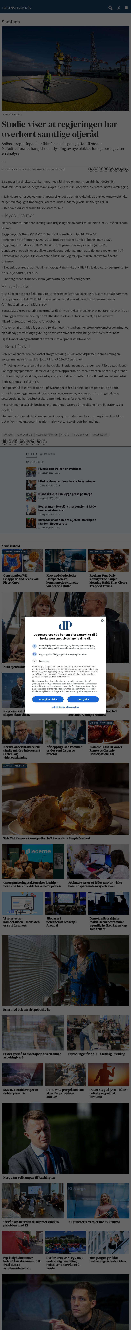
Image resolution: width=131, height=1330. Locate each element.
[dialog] (65, 665)
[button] (65, 661)
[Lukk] (102, 620)
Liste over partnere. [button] (61, 676)
